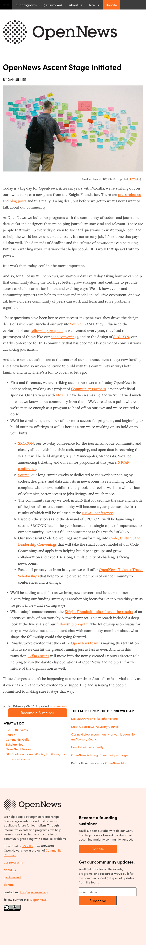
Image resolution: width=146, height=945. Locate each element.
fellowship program (47, 330)
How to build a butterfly (87, 747)
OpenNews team (84, 643)
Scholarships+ (15, 744)
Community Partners (88, 388)
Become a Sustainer (37, 712)
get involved (12, 877)
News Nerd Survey (18, 749)
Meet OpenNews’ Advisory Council (95, 726)
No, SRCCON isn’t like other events (94, 718)
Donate (98, 848)
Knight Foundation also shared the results (99, 611)
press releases (129, 194)
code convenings (64, 336)
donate (9, 884)
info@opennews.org (34, 892)
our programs (13, 862)
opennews (60, 706)
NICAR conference (97, 512)
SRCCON (121, 336)
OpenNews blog (116, 763)
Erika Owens (38, 655)
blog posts (18, 200)
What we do (14, 723)
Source (76, 324)
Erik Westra (133, 179)
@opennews (38, 899)
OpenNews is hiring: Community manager (100, 755)
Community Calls (17, 739)
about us (10, 870)
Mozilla (62, 395)
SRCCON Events (17, 730)
